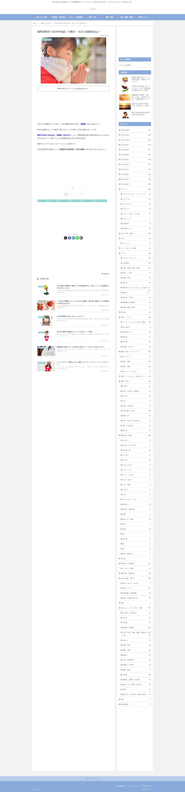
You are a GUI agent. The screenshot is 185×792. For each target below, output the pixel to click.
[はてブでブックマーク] (73, 238)
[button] (81, 238)
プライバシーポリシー (133, 786)
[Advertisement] (73, 106)
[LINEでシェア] (77, 238)
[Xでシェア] (65, 238)
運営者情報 (120, 786)
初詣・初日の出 (76, 200)
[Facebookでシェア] (69, 238)
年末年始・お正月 (88, 200)
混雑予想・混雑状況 (101, 200)
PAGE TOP (93, 779)
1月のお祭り (53, 200)
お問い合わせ (147, 786)
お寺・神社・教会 (64, 200)
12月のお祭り (43, 200)
